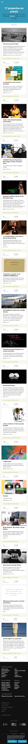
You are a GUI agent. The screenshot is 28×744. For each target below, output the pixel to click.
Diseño (3, 673)
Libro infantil (11, 14)
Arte (16, 669)
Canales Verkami (5, 685)
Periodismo (6, 16)
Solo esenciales (12, 741)
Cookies (3, 711)
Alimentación (4, 669)
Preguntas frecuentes (6, 696)
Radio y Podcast (20, 16)
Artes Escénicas (5, 670)
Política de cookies (11, 739)
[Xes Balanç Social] (14, 724)
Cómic (16, 672)
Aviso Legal (3, 709)
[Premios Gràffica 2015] (5, 724)
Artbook (4, 14)
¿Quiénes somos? (6, 687)
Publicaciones (18, 676)
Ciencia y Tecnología (20, 670)
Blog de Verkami (5, 682)
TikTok (16, 688)
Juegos (17, 675)
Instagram (16, 687)
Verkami (14, 2)
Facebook (16, 682)
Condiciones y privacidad (6, 707)
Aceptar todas (22, 741)
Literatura (23, 14)
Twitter (16, 684)
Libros (17, 14)
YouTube (16, 685)
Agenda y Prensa (5, 684)
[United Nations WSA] (23, 724)
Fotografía (4, 675)
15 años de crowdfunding (5, 689)
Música (3, 676)
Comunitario (4, 672)
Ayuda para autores (20, 696)
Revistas (14, 18)
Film (16, 673)
